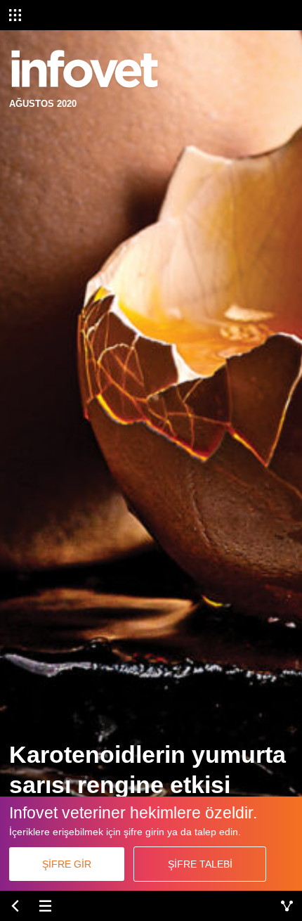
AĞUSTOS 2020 (43, 103)
